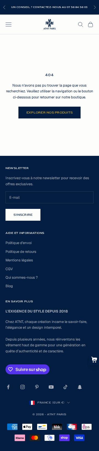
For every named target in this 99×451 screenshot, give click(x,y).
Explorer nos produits (49, 112)
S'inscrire (22, 215)
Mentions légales (19, 260)
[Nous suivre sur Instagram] (22, 387)
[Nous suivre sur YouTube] (51, 387)
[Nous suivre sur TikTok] (65, 387)
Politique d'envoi (19, 242)
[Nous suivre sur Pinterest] (37, 387)
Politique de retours (21, 251)
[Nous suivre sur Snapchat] (79, 387)
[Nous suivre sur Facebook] (8, 387)
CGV (9, 269)
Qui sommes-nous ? (22, 277)
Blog (9, 286)
